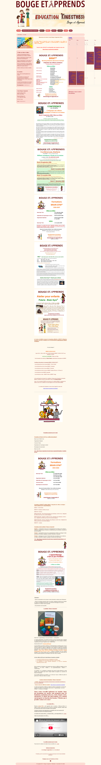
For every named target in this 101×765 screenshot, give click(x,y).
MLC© (41, 30)
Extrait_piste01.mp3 (47, 643)
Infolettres (54, 30)
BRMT (47, 30)
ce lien (65, 713)
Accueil (18, 30)
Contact (65, 30)
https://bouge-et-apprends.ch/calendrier (50, 49)
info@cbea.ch (26, 85)
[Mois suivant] (71, 37)
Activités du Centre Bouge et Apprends (29, 30)
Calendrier (60, 30)
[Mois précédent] (69, 37)
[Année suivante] (70, 37)
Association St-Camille (60, 763)
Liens (71, 30)
